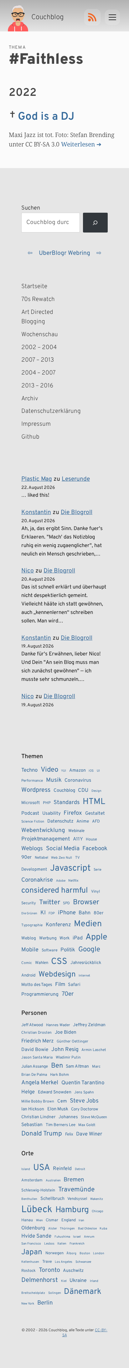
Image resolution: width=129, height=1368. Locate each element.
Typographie (32, 925)
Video (49, 769)
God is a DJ (46, 117)
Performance (32, 781)
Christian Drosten (36, 1032)
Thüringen (67, 1229)
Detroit (80, 1169)
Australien (53, 1181)
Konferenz (58, 925)
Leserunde (76, 479)
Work (64, 938)
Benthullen (29, 1199)
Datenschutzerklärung (48, 411)
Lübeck (36, 1210)
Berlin (45, 1303)
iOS (91, 771)
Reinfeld (62, 1169)
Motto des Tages (36, 985)
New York (27, 1304)
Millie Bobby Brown (37, 1101)
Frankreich (77, 1244)
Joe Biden (65, 1032)
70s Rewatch (38, 299)
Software (50, 950)
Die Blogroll (76, 512)
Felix (69, 1134)
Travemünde (76, 1189)
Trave (47, 1261)
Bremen (74, 1180)
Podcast (30, 813)
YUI (63, 771)
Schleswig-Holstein (38, 1190)
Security (28, 903)
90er (26, 857)
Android (28, 975)
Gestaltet (95, 814)
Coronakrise (37, 880)
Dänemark (82, 1292)
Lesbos (49, 1244)
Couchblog (64, 791)
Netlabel (41, 858)
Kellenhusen (30, 1262)
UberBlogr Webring (64, 253)
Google (89, 949)
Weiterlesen (78, 144)
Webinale (76, 831)
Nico (27, 571)
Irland (94, 1281)
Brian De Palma (34, 1074)
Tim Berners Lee (60, 1125)
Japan (31, 1252)
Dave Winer (89, 1134)
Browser (86, 902)
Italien (61, 1244)
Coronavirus (77, 780)
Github (39, 437)
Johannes (68, 1117)
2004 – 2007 (38, 373)
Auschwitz (73, 1271)
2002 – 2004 (39, 347)
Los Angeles (63, 1262)
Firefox (73, 813)
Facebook (94, 848)
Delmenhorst (39, 1280)
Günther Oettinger (72, 1041)
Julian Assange (34, 1066)
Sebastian (32, 1125)
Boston (85, 1253)
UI (98, 771)
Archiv (29, 398)
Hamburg (72, 1210)
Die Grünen (29, 913)
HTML (94, 801)
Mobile (30, 950)
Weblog (28, 938)
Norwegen (54, 1253)
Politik (67, 950)
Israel (77, 1237)
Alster (52, 1229)
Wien (39, 1220)
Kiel (64, 1281)
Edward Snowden (54, 1092)
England (68, 1220)
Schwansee (83, 1262)
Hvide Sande (36, 1236)
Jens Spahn (84, 1092)
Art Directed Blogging (37, 317)
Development (34, 869)
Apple (96, 937)
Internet (84, 976)
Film (60, 984)
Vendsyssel (77, 1198)
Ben (57, 1066)
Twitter (49, 902)
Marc (96, 1066)
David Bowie (34, 1050)
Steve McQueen (94, 1117)
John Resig (65, 1049)
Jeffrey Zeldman (89, 1025)
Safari (74, 985)
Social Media (63, 848)
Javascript (70, 868)
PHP (47, 803)
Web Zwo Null (61, 858)
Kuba (103, 1229)
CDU (83, 790)
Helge (28, 1092)
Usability (51, 814)
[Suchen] (95, 223)
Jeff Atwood (32, 1025)
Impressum (36, 424)
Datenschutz (60, 821)
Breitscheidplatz (33, 1293)
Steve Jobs (84, 1101)
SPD (66, 903)
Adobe (60, 881)
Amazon (77, 770)
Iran (81, 1220)
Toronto (49, 1270)
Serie (97, 869)
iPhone (67, 913)
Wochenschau (39, 334)
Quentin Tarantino (82, 1083)
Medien (88, 924)
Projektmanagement (45, 839)
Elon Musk (57, 1109)
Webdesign (57, 974)
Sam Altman (77, 1066)
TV (77, 858)
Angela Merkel (39, 1082)
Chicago (97, 1211)
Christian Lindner (38, 1117)
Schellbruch (52, 1199)
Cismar (52, 1220)
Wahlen (41, 963)
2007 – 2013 (37, 360)
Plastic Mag (36, 479)
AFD (96, 821)
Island (25, 1169)
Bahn (84, 913)
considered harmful (54, 891)
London (98, 1253)
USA (41, 1168)
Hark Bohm (59, 1074)
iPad (78, 938)
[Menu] (112, 17)
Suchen (30, 208)
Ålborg (71, 1253)
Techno (29, 770)
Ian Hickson (32, 1109)
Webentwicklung (43, 830)
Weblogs (32, 848)
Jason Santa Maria (37, 1057)
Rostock (28, 1270)
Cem (62, 1101)
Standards (67, 802)
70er (68, 994)
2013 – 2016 (37, 386)
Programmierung (40, 994)
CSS (59, 961)
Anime (82, 821)
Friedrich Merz (37, 1041)
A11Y (78, 839)
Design (96, 791)
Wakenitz (96, 1199)
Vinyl (95, 891)
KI (43, 913)
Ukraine (78, 1281)
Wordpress (35, 790)
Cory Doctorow (84, 1109)
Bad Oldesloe (87, 1229)
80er (99, 913)
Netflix (73, 880)
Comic (26, 963)
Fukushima (62, 1237)
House (91, 839)
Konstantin (36, 512)
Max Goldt (86, 1125)
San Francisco (31, 1244)
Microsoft (30, 803)
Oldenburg (33, 1228)
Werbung (48, 938)
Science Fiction (32, 821)
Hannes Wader (58, 1025)
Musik (54, 780)
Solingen (54, 1293)
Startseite (34, 286)
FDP (52, 913)
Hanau (27, 1220)
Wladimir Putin (68, 1057)
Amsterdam (32, 1180)
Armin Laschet (93, 1050)
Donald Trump (41, 1134)
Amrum (89, 1237)
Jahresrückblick (85, 963)
